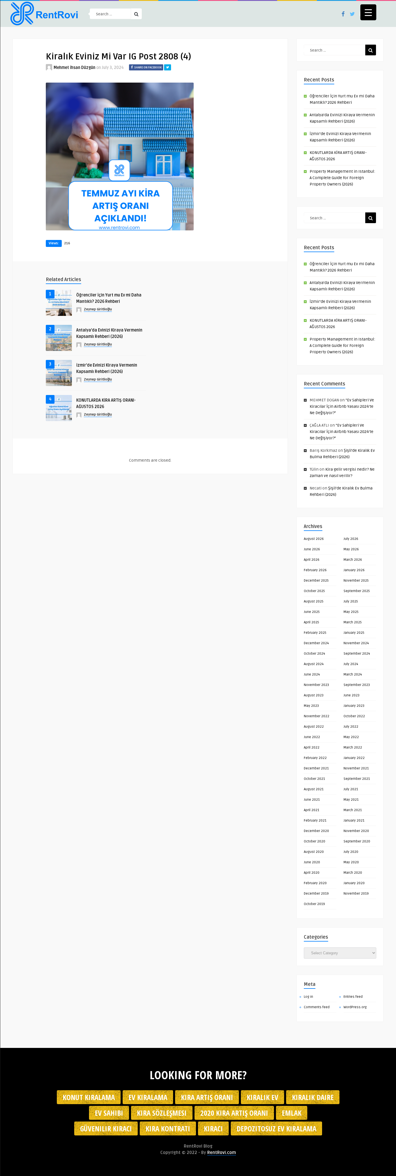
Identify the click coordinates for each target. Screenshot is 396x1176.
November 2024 (356, 643)
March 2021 (353, 810)
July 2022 (351, 726)
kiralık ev (262, 1097)
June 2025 (312, 612)
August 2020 (314, 852)
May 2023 (311, 706)
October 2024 (314, 653)
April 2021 (311, 810)
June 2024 (312, 674)
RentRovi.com (221, 1152)
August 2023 (314, 695)
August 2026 (314, 539)
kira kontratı (168, 1128)
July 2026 (351, 539)
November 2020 (356, 831)
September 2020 (357, 841)
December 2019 (316, 893)
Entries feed (353, 997)
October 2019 (314, 904)
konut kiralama (89, 1097)
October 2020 (314, 841)
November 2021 (356, 768)
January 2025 (354, 633)
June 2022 (312, 737)
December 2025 (316, 580)
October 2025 (314, 591)
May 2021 (351, 800)
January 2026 (354, 570)
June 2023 (351, 695)
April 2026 (311, 560)
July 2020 (351, 852)
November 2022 (316, 716)
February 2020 (315, 883)
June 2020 (312, 862)
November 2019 (356, 893)
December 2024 (316, 643)
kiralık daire (313, 1097)
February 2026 (315, 570)
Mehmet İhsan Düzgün (74, 67)
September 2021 (357, 779)
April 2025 (311, 622)
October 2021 (314, 779)
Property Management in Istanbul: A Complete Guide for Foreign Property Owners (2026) (342, 178)
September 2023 (357, 685)
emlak (291, 1113)
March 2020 (353, 873)
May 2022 (351, 737)
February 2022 (315, 758)
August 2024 (314, 664)
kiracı (213, 1128)
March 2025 (353, 622)
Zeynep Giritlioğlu (98, 309)
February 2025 (315, 633)
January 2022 (354, 758)
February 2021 (315, 820)
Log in (308, 997)
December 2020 (316, 831)
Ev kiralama (147, 1097)
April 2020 (311, 873)
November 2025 (356, 580)
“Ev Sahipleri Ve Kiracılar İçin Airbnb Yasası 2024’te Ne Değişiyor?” (342, 406)
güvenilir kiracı (106, 1128)
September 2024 (357, 653)
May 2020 (351, 862)
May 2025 (351, 612)
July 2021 (351, 789)
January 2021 (354, 820)
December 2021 (316, 768)
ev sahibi (109, 1113)
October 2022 (354, 716)
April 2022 (311, 747)
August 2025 (314, 601)
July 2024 (351, 664)
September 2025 (357, 591)
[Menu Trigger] (368, 12)
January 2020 (354, 883)
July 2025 (351, 601)
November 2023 (316, 685)
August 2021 (314, 789)
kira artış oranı (207, 1097)
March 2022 (353, 747)
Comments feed (317, 1007)
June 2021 (312, 800)
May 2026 (351, 549)
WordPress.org (355, 1007)
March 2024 (353, 674)
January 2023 (354, 706)
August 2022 (314, 726)
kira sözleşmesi (162, 1113)
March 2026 (353, 560)
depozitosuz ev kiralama (276, 1128)
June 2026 (312, 549)
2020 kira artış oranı (234, 1113)
